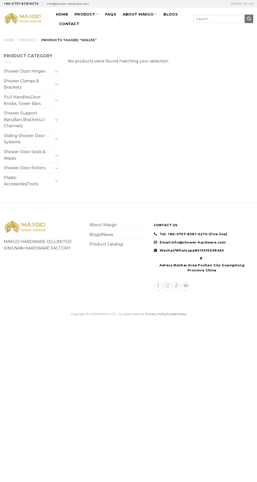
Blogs (170, 14)
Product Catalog (106, 244)
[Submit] (249, 19)
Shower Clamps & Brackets (21, 84)
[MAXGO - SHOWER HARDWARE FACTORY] (26, 18)
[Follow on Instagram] (167, 286)
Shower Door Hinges (24, 71)
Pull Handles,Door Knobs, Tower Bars (22, 100)
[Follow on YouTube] (186, 286)
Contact (69, 24)
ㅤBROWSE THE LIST (242, 3)
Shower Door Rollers (24, 167)
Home (62, 14)
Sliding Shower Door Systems (24, 139)
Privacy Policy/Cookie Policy (166, 314)
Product (85, 14)
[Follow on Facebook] (158, 286)
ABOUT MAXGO (138, 14)
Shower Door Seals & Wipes (24, 155)
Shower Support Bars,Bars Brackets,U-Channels (25, 119)
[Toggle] (56, 71)
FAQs (110, 14)
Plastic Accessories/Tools (21, 181)
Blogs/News (101, 234)
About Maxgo (103, 224)
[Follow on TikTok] (176, 286)
